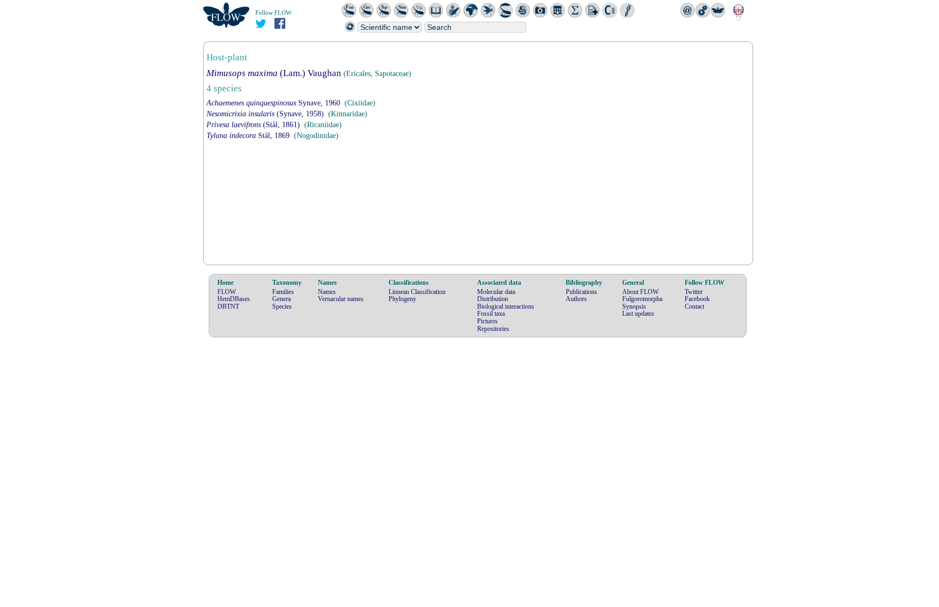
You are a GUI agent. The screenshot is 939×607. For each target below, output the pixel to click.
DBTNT (228, 306)
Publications (581, 292)
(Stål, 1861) (253, 125)
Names (327, 292)
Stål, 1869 (248, 136)
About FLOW (640, 292)
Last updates (638, 313)
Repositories (493, 329)
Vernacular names (341, 299)
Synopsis (634, 306)
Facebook (697, 299)
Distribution (492, 299)
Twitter (694, 292)
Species (282, 306)
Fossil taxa (491, 313)
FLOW (226, 292)
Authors (576, 299)
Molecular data (496, 292)
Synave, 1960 (273, 103)
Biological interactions (505, 306)
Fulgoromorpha (642, 299)
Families (283, 292)
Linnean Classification (417, 292)
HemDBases (233, 299)
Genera (281, 299)
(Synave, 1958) (265, 114)
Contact (694, 306)
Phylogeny (402, 299)
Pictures (487, 321)
